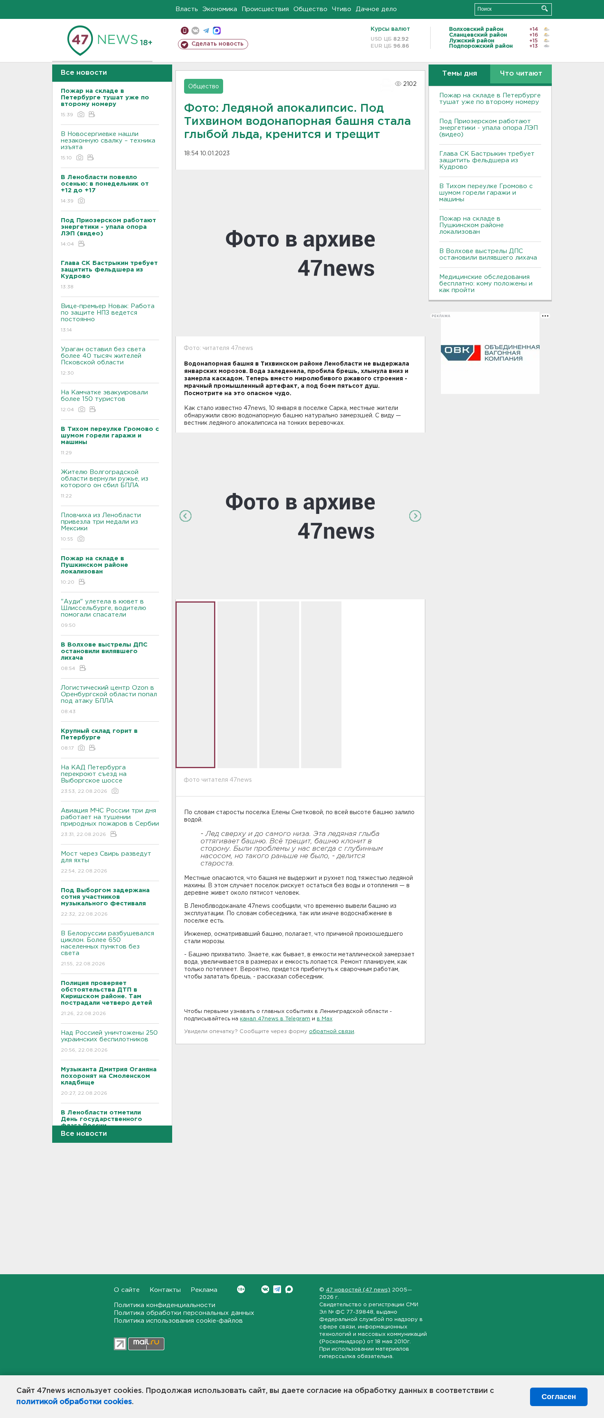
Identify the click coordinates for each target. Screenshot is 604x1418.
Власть (186, 9)
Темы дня (459, 74)
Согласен (559, 1397)
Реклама (204, 1290)
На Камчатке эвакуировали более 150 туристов (104, 401)
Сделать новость (217, 43)
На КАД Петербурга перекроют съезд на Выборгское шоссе (94, 779)
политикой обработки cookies (74, 1402)
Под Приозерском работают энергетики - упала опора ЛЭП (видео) (488, 128)
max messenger (217, 31)
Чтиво (341, 9)
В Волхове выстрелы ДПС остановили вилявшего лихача (488, 254)
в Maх (324, 1019)
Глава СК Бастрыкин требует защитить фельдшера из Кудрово (487, 160)
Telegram (277, 1289)
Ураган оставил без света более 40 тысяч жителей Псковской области (103, 361)
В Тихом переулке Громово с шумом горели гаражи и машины (486, 193)
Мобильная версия (185, 31)
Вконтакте (265, 1289)
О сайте (127, 1290)
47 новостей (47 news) (358, 1290)
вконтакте (195, 31)
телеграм (206, 31)
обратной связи (331, 1031)
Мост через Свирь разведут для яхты (106, 862)
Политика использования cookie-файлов (178, 1321)
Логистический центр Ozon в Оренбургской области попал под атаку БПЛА (109, 699)
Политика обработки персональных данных (184, 1313)
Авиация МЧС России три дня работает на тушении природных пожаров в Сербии (110, 822)
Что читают (521, 74)
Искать (545, 8)
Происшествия (265, 9)
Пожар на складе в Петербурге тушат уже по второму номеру (490, 99)
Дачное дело (376, 9)
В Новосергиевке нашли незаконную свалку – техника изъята (108, 145)
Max (289, 1289)
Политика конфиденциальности (164, 1305)
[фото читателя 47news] (300, 515)
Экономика (220, 9)
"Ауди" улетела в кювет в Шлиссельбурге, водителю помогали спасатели (103, 613)
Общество (310, 9)
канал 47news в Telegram (275, 1019)
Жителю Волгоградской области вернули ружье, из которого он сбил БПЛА (104, 484)
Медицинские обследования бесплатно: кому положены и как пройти (486, 283)
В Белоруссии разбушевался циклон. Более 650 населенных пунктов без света (107, 948)
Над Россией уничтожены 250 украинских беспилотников (109, 1041)
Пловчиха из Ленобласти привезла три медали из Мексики (101, 527)
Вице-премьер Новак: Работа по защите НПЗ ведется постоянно (107, 318)
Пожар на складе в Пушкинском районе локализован (471, 225)
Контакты (165, 1290)
